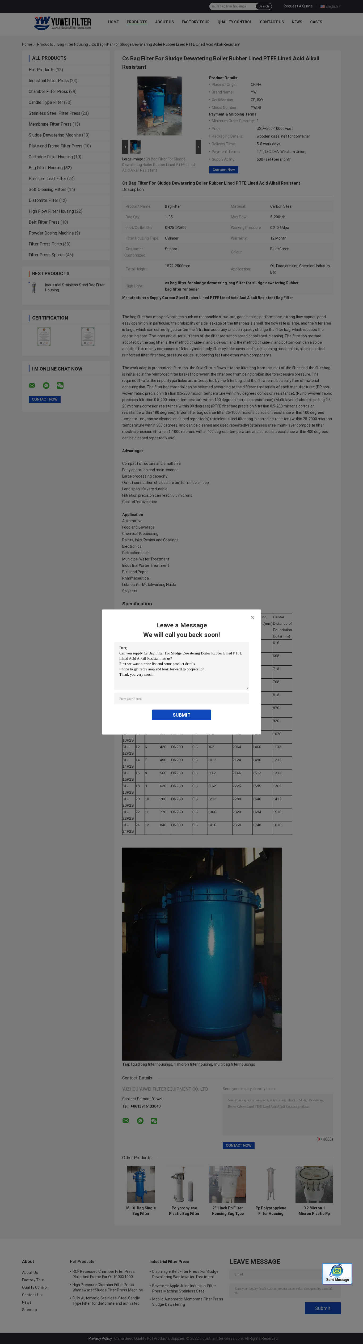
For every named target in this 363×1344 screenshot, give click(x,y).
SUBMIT (182, 715)
